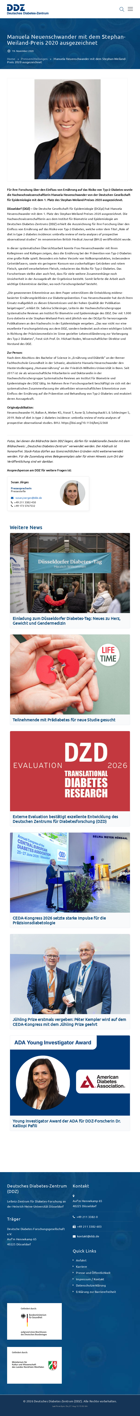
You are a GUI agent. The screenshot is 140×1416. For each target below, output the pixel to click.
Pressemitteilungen (22, 28)
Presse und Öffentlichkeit (93, 1272)
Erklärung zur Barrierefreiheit (96, 1291)
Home (11, 58)
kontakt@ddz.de (88, 1236)
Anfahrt (81, 1260)
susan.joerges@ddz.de (28, 497)
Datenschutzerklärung (91, 1285)
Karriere (81, 1266)
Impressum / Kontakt (90, 1279)
